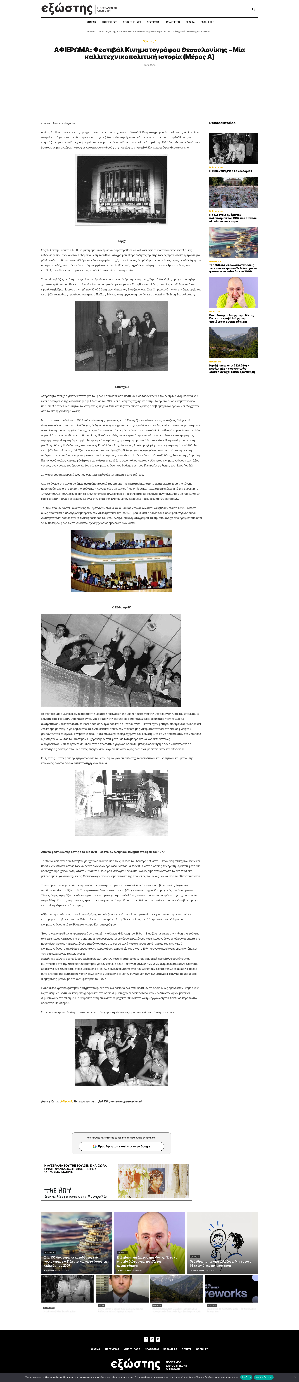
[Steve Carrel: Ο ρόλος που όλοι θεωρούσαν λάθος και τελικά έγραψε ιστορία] (122, 1289)
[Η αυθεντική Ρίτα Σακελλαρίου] (233, 148)
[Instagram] (152, 1339)
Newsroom (215, 261)
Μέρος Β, (67, 1101)
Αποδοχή (246, 1377)
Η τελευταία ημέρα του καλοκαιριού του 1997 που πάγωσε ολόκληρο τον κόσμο (233, 218)
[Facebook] (146, 1339)
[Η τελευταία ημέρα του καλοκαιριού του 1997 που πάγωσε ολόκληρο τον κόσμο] (233, 192)
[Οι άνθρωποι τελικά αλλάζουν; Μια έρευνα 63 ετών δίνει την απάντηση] (222, 1243)
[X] (158, 1339)
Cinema (100, 31)
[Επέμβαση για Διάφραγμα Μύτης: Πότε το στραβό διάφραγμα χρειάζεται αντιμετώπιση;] (233, 292)
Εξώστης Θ (112, 31)
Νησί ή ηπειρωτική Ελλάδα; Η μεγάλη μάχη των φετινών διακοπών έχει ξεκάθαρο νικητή (232, 368)
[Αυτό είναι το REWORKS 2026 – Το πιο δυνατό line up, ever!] (231, 1289)
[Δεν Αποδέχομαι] (295, 1377)
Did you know (216, 167)
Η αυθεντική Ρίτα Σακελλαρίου (230, 171)
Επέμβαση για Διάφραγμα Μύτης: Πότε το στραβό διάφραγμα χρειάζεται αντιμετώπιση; (232, 318)
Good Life (214, 312)
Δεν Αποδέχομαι (264, 1377)
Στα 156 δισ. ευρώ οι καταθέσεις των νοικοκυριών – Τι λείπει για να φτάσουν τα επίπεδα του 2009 (233, 268)
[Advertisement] (149, 97)
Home (90, 31)
